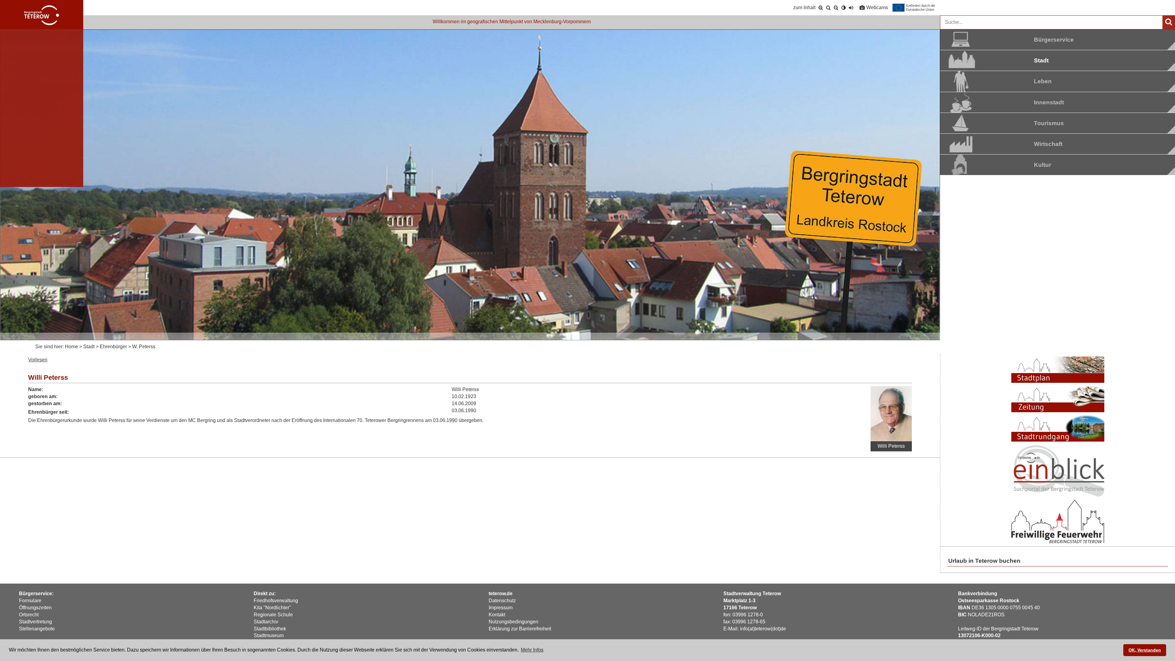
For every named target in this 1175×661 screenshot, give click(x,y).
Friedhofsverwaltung (276, 600)
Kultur (1042, 165)
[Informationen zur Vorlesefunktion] (851, 8)
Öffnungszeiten (35, 607)
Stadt (1041, 60)
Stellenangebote (37, 628)
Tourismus (1049, 123)
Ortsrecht (29, 614)
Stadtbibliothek (270, 628)
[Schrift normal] (828, 8)
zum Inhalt (804, 7)
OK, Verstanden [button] (1144, 650)
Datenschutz (502, 600)
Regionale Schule (273, 614)
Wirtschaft (1048, 144)
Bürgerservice (1054, 39)
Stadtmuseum (269, 635)
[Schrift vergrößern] (821, 8)
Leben (1043, 81)
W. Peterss (143, 346)
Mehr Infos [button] (532, 649)
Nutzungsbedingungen (513, 621)
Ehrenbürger (113, 346)
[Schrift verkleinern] (836, 8)
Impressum (501, 607)
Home (71, 346)
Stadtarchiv (266, 621)
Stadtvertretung (35, 621)
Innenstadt (1049, 102)
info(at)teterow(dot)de (763, 628)
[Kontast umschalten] (843, 8)
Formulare (30, 600)
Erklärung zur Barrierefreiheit (520, 628)
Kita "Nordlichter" (272, 607)
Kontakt (497, 614)
